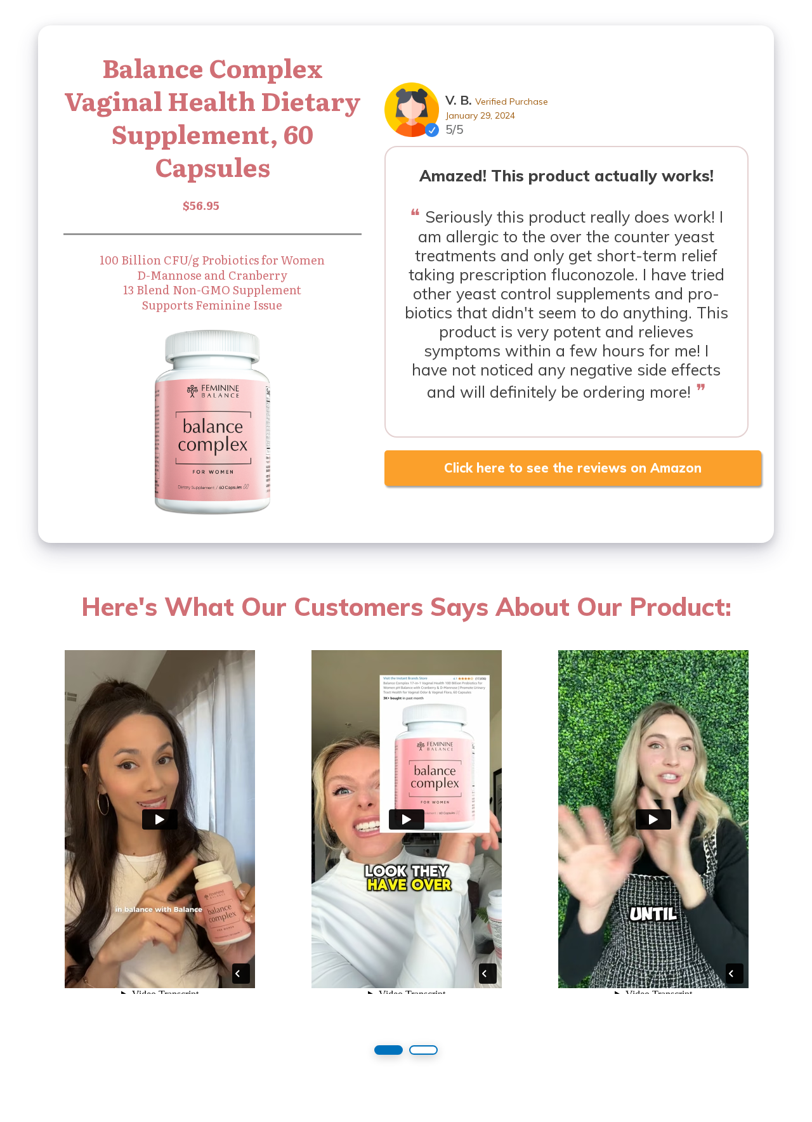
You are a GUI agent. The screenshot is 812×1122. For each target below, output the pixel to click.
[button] (388, 1050)
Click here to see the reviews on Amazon (573, 468)
